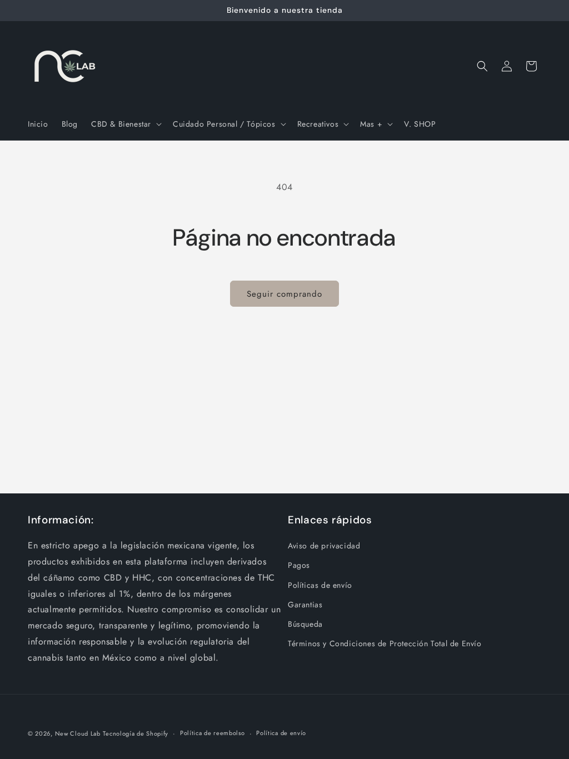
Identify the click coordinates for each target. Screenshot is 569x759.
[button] (125, 124)
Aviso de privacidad (324, 545)
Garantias (305, 604)
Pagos (299, 565)
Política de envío (281, 732)
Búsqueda (305, 624)
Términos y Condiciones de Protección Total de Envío (385, 643)
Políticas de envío (320, 585)
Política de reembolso (212, 732)
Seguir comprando (284, 294)
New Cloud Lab (78, 733)
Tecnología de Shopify (135, 733)
